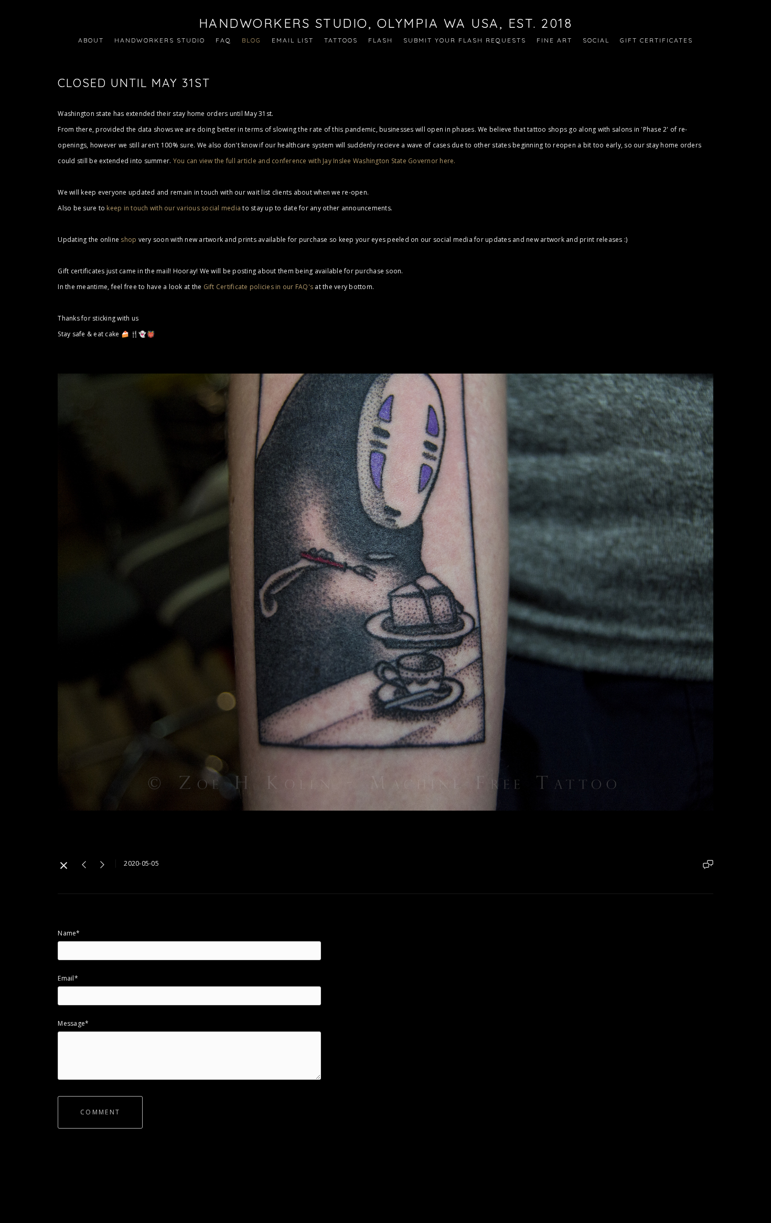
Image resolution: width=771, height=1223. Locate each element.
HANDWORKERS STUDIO (159, 40)
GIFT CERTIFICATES (656, 40)
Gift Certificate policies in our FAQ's (259, 286)
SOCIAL (596, 40)
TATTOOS (341, 40)
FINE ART (554, 40)
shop (128, 239)
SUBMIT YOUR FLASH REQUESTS (464, 40)
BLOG (251, 40)
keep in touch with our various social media (174, 208)
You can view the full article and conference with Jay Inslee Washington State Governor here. (314, 160)
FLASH (380, 40)
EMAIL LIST (293, 40)
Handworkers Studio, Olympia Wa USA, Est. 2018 (386, 23)
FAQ (223, 40)
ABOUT (91, 40)
